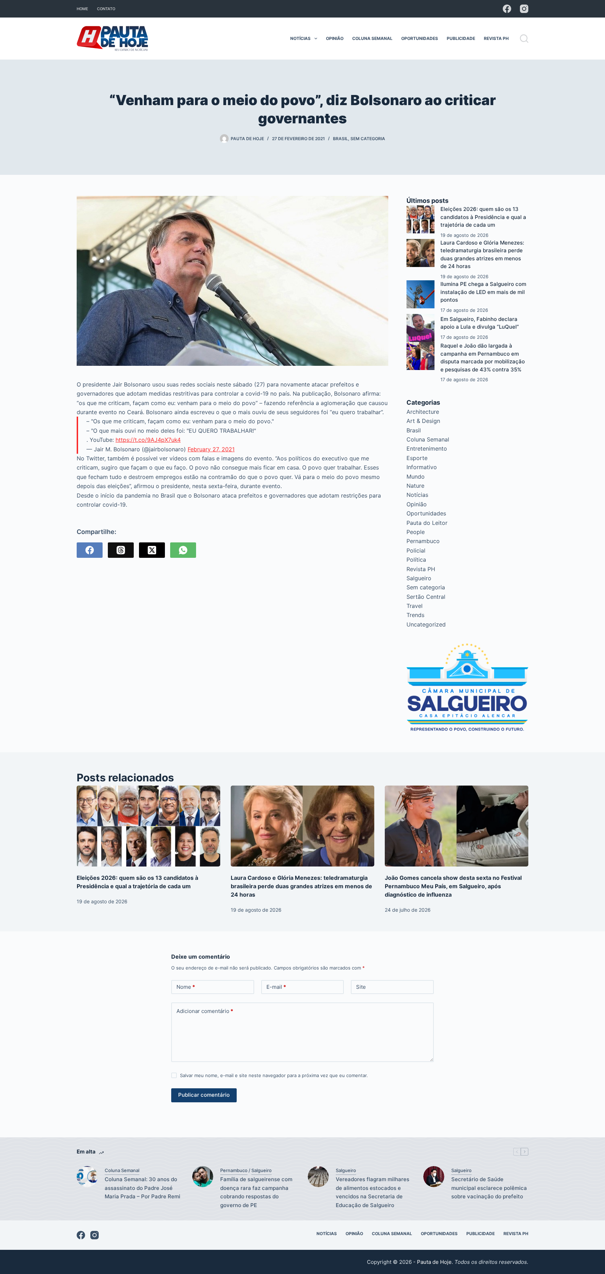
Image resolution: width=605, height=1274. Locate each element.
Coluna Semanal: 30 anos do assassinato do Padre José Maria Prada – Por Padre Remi (142, 1188)
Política (416, 559)
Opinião (334, 38)
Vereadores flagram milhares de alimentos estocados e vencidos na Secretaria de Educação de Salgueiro (372, 1192)
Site (361, 987)
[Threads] (121, 550)
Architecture (422, 411)
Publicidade (461, 38)
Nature (415, 485)
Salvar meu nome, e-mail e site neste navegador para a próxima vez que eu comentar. (274, 1075)
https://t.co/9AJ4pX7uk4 (148, 439)
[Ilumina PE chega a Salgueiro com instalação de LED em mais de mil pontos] (420, 294)
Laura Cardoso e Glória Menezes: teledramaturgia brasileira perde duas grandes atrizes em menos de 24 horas (301, 886)
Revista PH (496, 38)
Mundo (415, 476)
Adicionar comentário (204, 1011)
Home (82, 8)
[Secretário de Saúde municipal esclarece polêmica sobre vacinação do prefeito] (433, 1176)
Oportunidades (419, 38)
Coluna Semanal (372, 38)
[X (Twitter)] (152, 550)
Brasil (340, 138)
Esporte (416, 457)
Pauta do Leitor (426, 522)
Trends (415, 614)
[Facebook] (507, 9)
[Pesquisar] (524, 38)
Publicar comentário (204, 1094)
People (415, 531)
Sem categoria (367, 138)
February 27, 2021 (211, 449)
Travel (414, 605)
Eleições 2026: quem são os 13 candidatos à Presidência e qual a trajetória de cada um (483, 217)
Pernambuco (423, 540)
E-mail (276, 987)
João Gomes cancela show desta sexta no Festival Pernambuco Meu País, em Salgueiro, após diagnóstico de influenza (453, 886)
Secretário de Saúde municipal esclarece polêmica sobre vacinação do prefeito (489, 1188)
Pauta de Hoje (434, 1262)
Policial (415, 550)
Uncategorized (426, 624)
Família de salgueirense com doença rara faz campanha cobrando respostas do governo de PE (256, 1192)
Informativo (421, 467)
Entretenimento (426, 448)
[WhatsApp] (183, 550)
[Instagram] (524, 9)
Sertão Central (425, 596)
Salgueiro (418, 578)
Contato (106, 8)
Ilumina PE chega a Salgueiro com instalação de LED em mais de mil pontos (483, 292)
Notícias (300, 38)
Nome (185, 987)
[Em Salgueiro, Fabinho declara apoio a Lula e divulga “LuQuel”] (420, 328)
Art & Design (423, 420)
